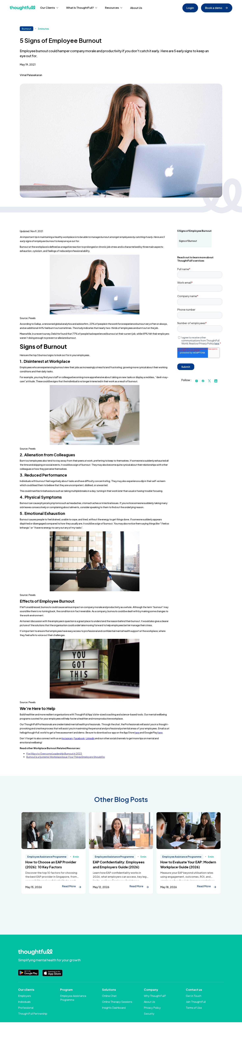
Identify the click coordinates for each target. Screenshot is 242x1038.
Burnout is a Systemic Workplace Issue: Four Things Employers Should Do (65, 756)
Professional (25, 1007)
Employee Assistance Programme (73, 997)
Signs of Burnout (188, 240)
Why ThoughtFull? (155, 996)
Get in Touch (193, 996)
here (137, 732)
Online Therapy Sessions (117, 1001)
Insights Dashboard (114, 1007)
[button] (49, 8)
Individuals (24, 1001)
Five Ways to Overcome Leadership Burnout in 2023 (54, 753)
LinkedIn (90, 738)
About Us (136, 8)
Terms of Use (194, 1007)
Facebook (79, 738)
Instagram (67, 738)
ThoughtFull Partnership (32, 1013)
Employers (24, 996)
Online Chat (109, 996)
